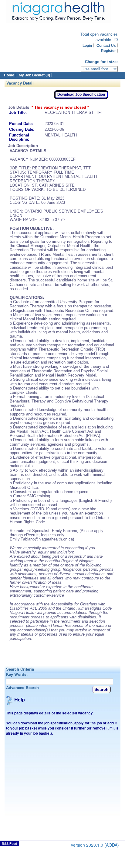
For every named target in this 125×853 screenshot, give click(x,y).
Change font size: (101, 61)
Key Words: (17, 674)
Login (87, 45)
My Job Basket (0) (34, 75)
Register (108, 51)
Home (9, 75)
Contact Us (106, 45)
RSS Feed (9, 843)
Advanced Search (22, 687)
